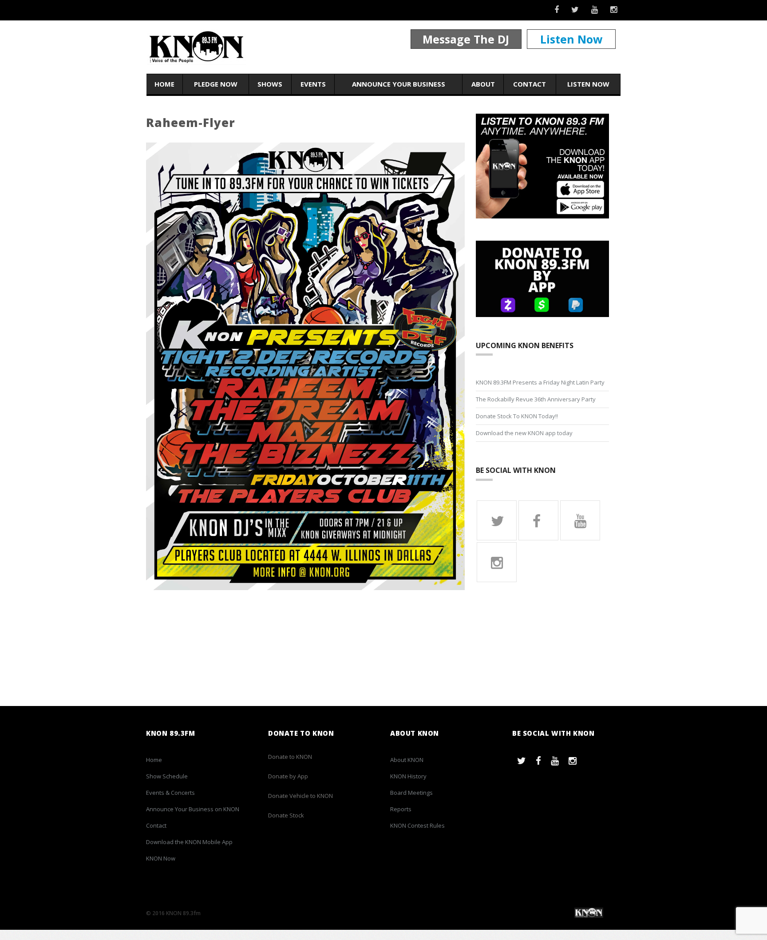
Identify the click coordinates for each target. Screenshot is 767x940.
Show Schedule (167, 776)
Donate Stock (286, 815)
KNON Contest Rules (417, 825)
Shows (269, 83)
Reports (400, 809)
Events (313, 83)
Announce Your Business (398, 83)
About (483, 83)
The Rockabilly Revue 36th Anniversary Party (536, 399)
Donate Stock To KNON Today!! (517, 416)
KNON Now (160, 858)
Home (164, 83)
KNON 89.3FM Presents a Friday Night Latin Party (540, 382)
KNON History (408, 776)
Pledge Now (215, 83)
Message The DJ (466, 39)
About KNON (406, 760)
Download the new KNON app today (524, 433)
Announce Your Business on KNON (192, 809)
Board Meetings (411, 793)
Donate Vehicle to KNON (300, 796)
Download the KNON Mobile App (189, 842)
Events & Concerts (170, 793)
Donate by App (288, 776)
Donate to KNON (290, 757)
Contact (529, 83)
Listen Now (571, 39)
